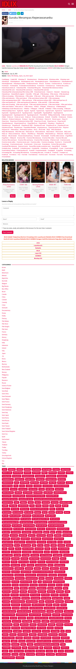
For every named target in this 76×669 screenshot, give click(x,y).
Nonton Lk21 (55, 140)
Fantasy (4, 318)
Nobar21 (13, 138)
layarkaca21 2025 (27, 125)
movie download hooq (26, 136)
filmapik (43, 106)
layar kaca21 (62, 121)
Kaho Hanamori (34, 558)
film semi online (54, 102)
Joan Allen (17, 555)
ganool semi (50, 111)
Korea (4, 359)
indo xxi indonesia (38, 117)
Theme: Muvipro (48, 666)
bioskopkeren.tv (55, 81)
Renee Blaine (68, 624)
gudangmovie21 (8, 115)
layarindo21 (43, 123)
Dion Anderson (28, 492)
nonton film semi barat (10, 140)
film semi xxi (19, 106)
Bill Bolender (52, 472)
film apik (36, 94)
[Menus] (72, 3)
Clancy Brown (33, 489)
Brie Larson (61, 482)
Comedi (4, 300)
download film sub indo (42, 90)
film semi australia (48, 96)
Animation (27, 472)
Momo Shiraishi (46, 598)
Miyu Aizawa (16, 598)
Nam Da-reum (50, 601)
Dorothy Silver (48, 492)
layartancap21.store (55, 127)
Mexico (4, 361)
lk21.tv (24, 134)
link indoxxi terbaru (26, 129)
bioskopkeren (15, 81)
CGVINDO (38, 256)
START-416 (23, 185)
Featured (45, 506)
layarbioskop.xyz (8, 123)
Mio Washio (54, 595)
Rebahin (38, 248)
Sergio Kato (6, 641)
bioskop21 (6, 81)
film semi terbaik (54, 104)
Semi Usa (5, 434)
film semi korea (27, 100)
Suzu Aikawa (6, 644)
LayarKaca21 (38, 245)
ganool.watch (69, 111)
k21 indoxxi (40, 119)
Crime (3, 305)
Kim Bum (14, 562)
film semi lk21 (43, 102)
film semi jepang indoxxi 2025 (11, 100)
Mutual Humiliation (32, 601)
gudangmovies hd (20, 115)
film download (64, 94)
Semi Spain (5, 423)
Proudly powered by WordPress (32, 666)
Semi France (5, 402)
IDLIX (38, 251)
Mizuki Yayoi (25, 598)
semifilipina (33, 634)
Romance (5, 380)
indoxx (70, 117)
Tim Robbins (6, 648)
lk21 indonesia (40, 132)
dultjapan (23, 502)
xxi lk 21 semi (44, 155)
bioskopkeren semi (28, 81)
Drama (4, 313)
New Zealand (6, 369)
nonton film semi (62, 138)
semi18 (32, 150)
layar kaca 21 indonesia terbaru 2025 (22, 121)
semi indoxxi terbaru (9, 150)
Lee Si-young (6, 582)
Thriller (4, 447)
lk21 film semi (20, 132)
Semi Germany (6, 404)
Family (4, 316)
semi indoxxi (69, 148)
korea (23, 565)
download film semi (9, 90)
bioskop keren (32, 79)
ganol (27, 111)
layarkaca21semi (8, 127)
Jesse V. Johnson (7, 555)
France (4, 332)
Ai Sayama (56, 469)
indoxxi (25, 119)
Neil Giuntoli (6, 605)
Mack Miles (15, 591)
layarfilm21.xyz (32, 123)
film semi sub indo (22, 104)
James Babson (27, 552)
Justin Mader (15, 558)
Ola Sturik (30, 618)
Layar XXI (38, 253)
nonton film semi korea (26, 140)
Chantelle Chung (7, 486)
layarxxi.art (6, 129)
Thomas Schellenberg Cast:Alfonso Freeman (46, 644)
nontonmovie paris (17, 144)
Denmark (4, 308)
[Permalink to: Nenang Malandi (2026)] (38, 172)
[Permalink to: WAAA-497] (53, 172)
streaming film (7, 152)
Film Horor (5, 324)
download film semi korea (24, 90)
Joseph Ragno (58, 555)
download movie (40, 92)
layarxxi (66, 127)
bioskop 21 (22, 79)
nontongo (6, 144)
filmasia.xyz (51, 106)
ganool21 (5, 113)
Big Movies (5, 286)
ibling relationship (54, 115)
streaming (68, 150)
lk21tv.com (68, 134)
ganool (33, 111)
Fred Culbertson (37, 532)
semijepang (27, 638)
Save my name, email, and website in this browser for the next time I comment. (27, 228)
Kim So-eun (41, 562)
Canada (4, 294)
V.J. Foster (56, 648)
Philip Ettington (27, 621)
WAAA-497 (52, 185)
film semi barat (60, 96)
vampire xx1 (64, 152)
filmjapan (34, 109)
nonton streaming (48, 142)
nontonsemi (28, 144)
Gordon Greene (67, 535)
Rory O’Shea (58, 628)
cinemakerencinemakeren (28, 86)
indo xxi (28, 117)
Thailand (4, 445)
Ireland (4, 348)
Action (4, 267)
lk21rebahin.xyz (51, 134)
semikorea (36, 638)
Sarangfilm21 (54, 148)
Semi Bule (5, 391)
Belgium (4, 283)
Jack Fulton (6, 552)
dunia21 (57, 92)
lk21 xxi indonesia (15, 134)
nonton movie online (9, 142)
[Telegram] (22, 13)
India (3, 343)
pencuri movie (23, 146)
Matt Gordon (41, 591)
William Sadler (40, 651)
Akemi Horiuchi (66, 469)
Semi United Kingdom (8, 431)
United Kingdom (7, 458)
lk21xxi (5, 136)
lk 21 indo (42, 129)
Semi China (5, 394)
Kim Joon (33, 562)
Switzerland (5, 439)
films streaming (58, 109)
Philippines (7, 191)
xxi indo (25, 155)
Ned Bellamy (69, 601)
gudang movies (28, 113)
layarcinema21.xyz (20, 123)
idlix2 (4, 117)
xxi (19, 155)
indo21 (48, 117)
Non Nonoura (6, 608)
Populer (4, 377)
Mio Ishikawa (45, 595)
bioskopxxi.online (20, 83)
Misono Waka (63, 595)
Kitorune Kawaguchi (52, 562)
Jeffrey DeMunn (64, 552)
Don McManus (38, 492)
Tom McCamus (16, 648)
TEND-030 (67, 185)
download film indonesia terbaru (53, 88)
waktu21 (5, 155)
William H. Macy (30, 651)
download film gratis (34, 88)
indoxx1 (5, 119)
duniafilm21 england (18, 94)
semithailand (65, 638)
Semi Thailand (6, 429)
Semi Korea (5, 418)
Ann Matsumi (36, 472)
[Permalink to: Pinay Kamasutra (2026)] (9, 172)
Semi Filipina (10, 191)
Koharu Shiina (64, 562)
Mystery (4, 364)
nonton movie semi (23, 142)
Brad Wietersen (24, 482)
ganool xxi (59, 111)
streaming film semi (37, 152)
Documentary (6, 310)
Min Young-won (35, 595)
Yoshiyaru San (40, 654)
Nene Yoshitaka (26, 605)
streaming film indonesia (21, 152)
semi (61, 148)
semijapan (52, 150)
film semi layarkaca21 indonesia (27, 102)
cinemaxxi (41, 86)
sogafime (60, 150)
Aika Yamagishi (47, 469)
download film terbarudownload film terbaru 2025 (18, 92)
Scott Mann (46, 631)
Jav (24, 76)
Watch (13, 196)
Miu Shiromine (6, 598)
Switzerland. (15, 644)
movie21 (37, 136)
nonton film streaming (42, 140)
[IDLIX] (9, 4)
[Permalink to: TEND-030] (67, 172)
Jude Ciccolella (68, 555)
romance (50, 628)
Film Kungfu (5, 326)
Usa (3, 461)
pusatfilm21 (56, 146)
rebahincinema (25, 148)
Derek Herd (18, 492)
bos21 (42, 83)
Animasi (4, 275)
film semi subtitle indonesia (38, 104)
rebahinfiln (36, 148)
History (4, 337)
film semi (38, 96)
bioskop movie (43, 79)
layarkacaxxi (18, 127)
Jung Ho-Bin (6, 558)
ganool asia (40, 111)
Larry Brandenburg (41, 565)
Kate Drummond (45, 558)
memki (67, 591)
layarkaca (52, 123)
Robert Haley (15, 628)
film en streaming (8, 96)
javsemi (32, 119)
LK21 (38, 243)
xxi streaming (69, 155)
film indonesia (20, 96)
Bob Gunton (61, 479)
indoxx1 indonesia (15, 119)
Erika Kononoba (23, 506)
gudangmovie (59, 113)
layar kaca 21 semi (40, 121)
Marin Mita (23, 591)
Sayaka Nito (26, 631)
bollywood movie (33, 83)
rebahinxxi (45, 148)
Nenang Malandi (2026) (38, 186)
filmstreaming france (9, 111)
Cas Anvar (69, 482)
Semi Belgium (6, 388)
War (3, 463)
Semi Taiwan (6, 426)
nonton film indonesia (34, 138)
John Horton (34, 555)
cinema (48, 83)
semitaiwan (56, 638)
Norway (4, 372)
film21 (37, 106)
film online (30, 96)
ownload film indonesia (10, 146)
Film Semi (11, 189)
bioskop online (54, 79)
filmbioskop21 (61, 106)
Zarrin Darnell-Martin (8, 657)
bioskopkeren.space (42, 81)
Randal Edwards (7, 624)
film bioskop (45, 94)
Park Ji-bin (68, 618)
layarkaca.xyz (7, 125)
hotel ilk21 (44, 115)
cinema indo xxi (57, 83)
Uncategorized (6, 455)
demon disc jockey (63, 86)
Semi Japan (29, 76)
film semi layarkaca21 (9, 102)
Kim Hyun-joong (23, 562)
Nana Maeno (59, 601)
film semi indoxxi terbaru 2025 (38, 98)
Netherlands (6, 367)
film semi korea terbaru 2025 (42, 100)
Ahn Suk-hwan (36, 469)
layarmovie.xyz (42, 127)
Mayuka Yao (51, 591)
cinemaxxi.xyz (51, 86)
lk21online (41, 134)
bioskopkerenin (7, 83)
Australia (4, 281)
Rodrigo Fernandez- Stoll (28, 628)
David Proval (59, 489)
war (11, 651)
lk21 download (56, 129)
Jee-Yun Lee (54, 552)
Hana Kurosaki (41, 542)
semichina (13, 634)
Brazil (3, 292)
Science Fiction (6, 386)
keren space (57, 119)
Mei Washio (60, 591)
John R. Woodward (46, 555)
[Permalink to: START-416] (23, 172)
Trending (4, 450)
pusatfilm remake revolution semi (40, 146)
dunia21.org (65, 92)
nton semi (38, 144)
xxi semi (60, 155)
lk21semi (60, 134)
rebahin (64, 146)
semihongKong (42, 634)
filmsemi (68, 109)
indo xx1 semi (20, 117)
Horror (60, 542)
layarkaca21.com (63, 125)
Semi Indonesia (6, 410)
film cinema (54, 94)
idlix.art (17, 545)
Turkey (4, 453)
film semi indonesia (9, 98)
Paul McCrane (6, 621)
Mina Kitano (14, 595)
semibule (5, 634)
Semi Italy (5, 412)
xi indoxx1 (13, 155)
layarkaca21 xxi (51, 125)
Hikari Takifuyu (52, 542)
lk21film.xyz (32, 134)
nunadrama (46, 144)
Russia (4, 383)
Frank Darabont (16, 532)
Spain (3, 437)
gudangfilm (38, 113)
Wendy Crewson (18, 651)
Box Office (5, 289)
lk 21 (36, 129)
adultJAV (14, 79)
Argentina (5, 278)
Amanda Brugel (18, 472)
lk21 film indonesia (8, 132)
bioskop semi (65, 79)
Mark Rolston (32, 591)
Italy (3, 351)
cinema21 (6, 86)
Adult (9, 76)
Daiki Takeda (49, 489)
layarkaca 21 (60, 123)
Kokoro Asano (15, 565)
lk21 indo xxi (30, 132)
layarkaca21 (16, 125)
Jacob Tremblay (16, 552)
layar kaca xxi (52, 121)
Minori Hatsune (24, 595)
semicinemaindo (42, 150)
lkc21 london (13, 136)
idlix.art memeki (67, 115)
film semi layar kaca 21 (60, 100)
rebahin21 (16, 148)
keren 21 (48, 119)
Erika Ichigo (13, 506)
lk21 (49, 129)
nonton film (21, 138)
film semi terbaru (67, 104)
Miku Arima (6, 595)
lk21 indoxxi (50, 132)
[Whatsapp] (18, 13)
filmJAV (41, 109)
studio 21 (48, 152)
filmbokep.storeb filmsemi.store (13, 109)
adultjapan (6, 79)
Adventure (5, 273)
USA (41, 648)
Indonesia (5, 345)
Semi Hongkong (7, 407)
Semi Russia (5, 420)
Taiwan (4, 442)
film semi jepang (54, 98)
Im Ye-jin (40, 545)
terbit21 (55, 152)
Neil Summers (15, 605)
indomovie (63, 117)
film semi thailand (8, 106)
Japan (20, 76)
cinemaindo (14, 86)
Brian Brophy (34, 482)
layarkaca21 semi (40, 125)
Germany (4, 334)
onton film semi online (59, 144)
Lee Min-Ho (68, 578)
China (3, 297)
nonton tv (59, 142)
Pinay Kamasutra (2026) (9, 186)
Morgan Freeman (57, 598)
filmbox (27, 109)
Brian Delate (44, 482)
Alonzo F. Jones (7, 472)
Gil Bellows (58, 535)
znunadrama (6, 157)
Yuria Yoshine (50, 654)
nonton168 (67, 142)
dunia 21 (50, 92)
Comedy (4, 302)
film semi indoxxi (22, 98)
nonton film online (48, 138)
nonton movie (65, 140)
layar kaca (6, 121)
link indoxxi (15, 129)
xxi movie (53, 155)
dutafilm (29, 94)
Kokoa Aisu (6, 565)
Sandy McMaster (7, 631)
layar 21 (65, 119)
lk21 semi (68, 132)
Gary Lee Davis (41, 535)
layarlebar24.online (30, 127)
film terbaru (29, 106)
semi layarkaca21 (23, 150)
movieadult (45, 136)
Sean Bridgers (55, 631)
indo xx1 (10, 117)
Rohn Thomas (41, 628)
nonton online (36, 142)
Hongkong (5, 340)
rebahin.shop (7, 148)
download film (22, 88)
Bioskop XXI (38, 258)
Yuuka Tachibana (61, 654)
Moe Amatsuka (35, 598)
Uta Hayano (48, 648)
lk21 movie (60, 132)
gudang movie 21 (16, 113)
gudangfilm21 (48, 113)
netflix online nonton (57, 136)
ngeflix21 (6, 138)
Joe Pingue (26, 555)
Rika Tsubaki (6, 628)
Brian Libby (53, 482)
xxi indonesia (34, 155)
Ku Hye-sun (30, 565)
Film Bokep (14, 76)
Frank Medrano (27, 532)
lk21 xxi (5, 134)
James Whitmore (37, 552)
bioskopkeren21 (68, 81)
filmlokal (48, 109)
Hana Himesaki (31, 542)
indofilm (54, 117)
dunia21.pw (6, 94)
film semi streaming (9, 104)
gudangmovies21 (33, 115)
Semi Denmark (6, 396)
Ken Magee (55, 558)
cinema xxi (67, 83)
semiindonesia (53, 634)
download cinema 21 (9, 88)
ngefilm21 (69, 136)
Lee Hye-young (59, 578)
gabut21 (20, 111)
